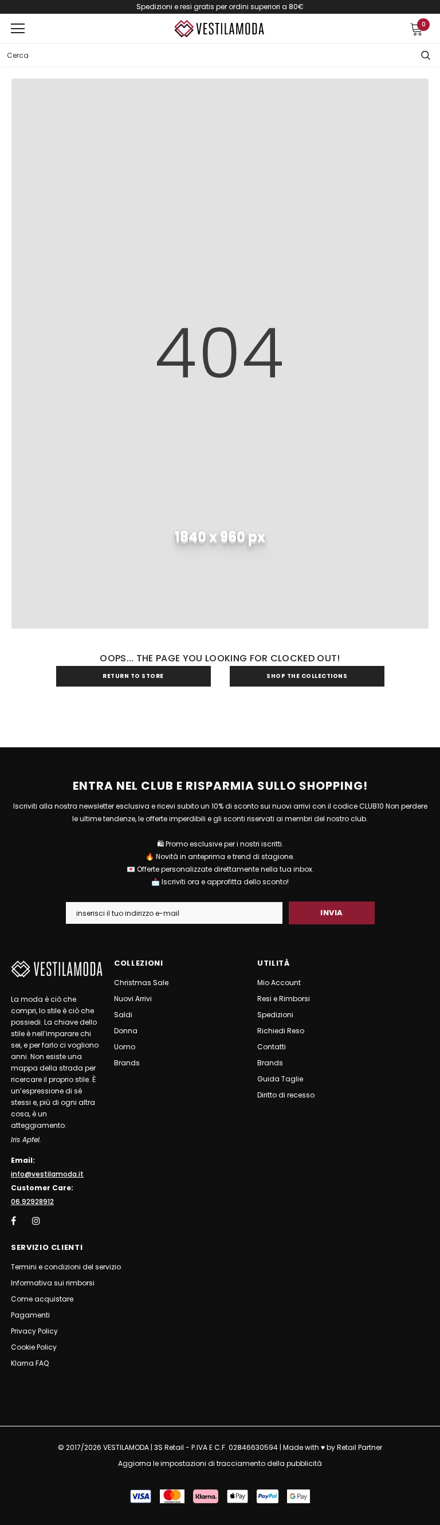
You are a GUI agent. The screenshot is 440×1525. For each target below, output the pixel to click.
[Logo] (219, 29)
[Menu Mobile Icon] (18, 29)
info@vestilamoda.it (47, 1174)
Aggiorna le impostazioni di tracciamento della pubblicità (220, 1463)
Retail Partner (359, 1447)
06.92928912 (32, 1201)
